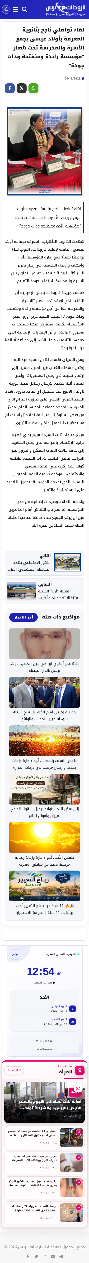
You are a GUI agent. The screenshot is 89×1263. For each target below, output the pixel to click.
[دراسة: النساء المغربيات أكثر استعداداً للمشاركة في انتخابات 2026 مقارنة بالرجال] (44, 1213)
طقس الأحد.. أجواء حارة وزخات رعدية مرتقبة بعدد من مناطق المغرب (44, 861)
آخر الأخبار (23, 617)
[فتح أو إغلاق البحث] (24, 9)
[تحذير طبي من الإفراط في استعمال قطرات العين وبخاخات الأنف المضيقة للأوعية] (44, 1163)
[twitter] (36, 1256)
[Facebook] (10, 88)
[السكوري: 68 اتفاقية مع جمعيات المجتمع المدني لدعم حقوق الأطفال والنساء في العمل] (44, 1137)
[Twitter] (22, 88)
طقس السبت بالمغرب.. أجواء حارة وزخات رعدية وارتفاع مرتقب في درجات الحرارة (44, 764)
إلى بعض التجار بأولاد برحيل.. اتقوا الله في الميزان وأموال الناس (44, 812)
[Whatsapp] (33, 88)
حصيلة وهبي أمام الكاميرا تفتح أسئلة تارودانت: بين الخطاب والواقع (44, 716)
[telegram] (61, 1256)
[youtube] (52, 1256)
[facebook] (28, 1256)
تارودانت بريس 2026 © (23, 1247)
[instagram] (44, 1256)
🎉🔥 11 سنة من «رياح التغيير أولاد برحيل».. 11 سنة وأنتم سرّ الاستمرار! (44, 909)
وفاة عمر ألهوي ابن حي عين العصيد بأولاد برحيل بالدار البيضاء (45, 667)
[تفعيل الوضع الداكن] (6, 9)
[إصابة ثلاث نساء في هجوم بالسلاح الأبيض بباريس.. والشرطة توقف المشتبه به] (44, 1102)
